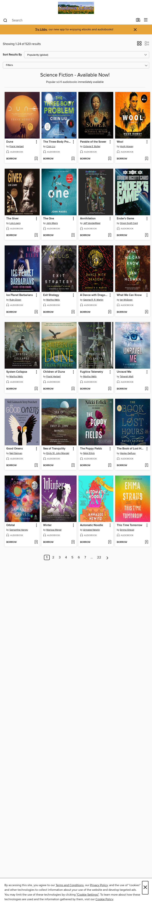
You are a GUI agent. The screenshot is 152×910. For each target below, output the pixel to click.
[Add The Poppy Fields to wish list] (109, 465)
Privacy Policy (99, 885)
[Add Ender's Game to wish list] (146, 235)
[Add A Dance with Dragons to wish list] (109, 312)
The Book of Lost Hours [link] (131, 448)
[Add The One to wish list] (73, 235)
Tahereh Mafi (126, 376)
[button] (139, 44)
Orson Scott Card (129, 223)
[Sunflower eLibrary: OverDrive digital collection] (76, 8)
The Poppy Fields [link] (91, 448)
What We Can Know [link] (129, 295)
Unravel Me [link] (124, 372)
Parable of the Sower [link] (93, 142)
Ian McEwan (126, 299)
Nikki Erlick (89, 453)
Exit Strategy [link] (51, 295)
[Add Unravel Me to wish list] (146, 389)
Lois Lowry (15, 223)
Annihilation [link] (88, 218)
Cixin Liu (50, 146)
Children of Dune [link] (54, 372)
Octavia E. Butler (91, 146)
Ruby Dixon (15, 299)
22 (99, 557)
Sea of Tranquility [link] (54, 448)
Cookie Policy (104, 899)
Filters (9, 65)
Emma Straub (127, 529)
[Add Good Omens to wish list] (36, 465)
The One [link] (48, 218)
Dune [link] (9, 142)
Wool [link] (120, 142)
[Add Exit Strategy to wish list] (73, 312)
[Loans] (138, 20)
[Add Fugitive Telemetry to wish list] (109, 389)
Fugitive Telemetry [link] (91, 372)
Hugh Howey (126, 146)
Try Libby (41, 29)
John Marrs (52, 223)
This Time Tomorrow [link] (129, 525)
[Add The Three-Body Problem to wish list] (73, 158)
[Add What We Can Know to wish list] (146, 312)
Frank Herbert (16, 146)
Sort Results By (12, 54)
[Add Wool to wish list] (146, 158)
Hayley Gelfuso (128, 453)
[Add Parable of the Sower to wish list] (109, 158)
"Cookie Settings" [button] (87, 894)
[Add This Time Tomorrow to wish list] (146, 542)
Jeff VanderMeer (91, 223)
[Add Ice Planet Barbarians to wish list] (36, 312)
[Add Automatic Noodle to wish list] (109, 542)
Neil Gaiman (15, 453)
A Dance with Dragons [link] (94, 295)
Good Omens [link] (14, 448)
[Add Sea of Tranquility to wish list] (73, 465)
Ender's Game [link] (125, 218)
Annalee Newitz (91, 529)
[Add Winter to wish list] (73, 542)
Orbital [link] (10, 525)
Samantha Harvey (18, 529)
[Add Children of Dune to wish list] (73, 389)
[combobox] (68, 20)
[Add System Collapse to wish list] (36, 389)
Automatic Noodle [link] (91, 525)
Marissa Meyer (54, 529)
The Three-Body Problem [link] (57, 142)
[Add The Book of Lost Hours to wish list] (146, 465)
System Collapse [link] (16, 372)
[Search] (5, 20)
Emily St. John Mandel (57, 453)
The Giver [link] (12, 218)
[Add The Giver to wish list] (36, 235)
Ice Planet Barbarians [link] (19, 295)
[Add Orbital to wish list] (36, 542)
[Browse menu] (145, 20)
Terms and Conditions (70, 885)
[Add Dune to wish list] (36, 158)
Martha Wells (53, 299)
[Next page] (107, 557)
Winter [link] (47, 525)
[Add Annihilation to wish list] (109, 235)
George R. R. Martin (93, 299)
